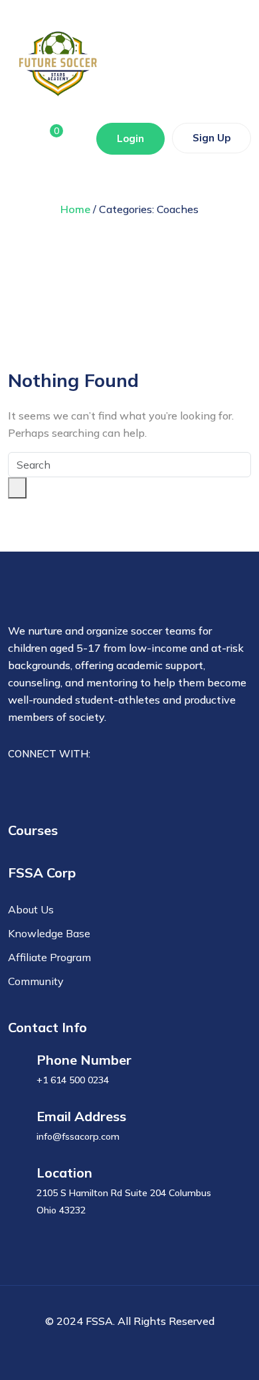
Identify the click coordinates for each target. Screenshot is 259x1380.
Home (75, 209)
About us (31, 909)
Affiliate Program (49, 957)
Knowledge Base (49, 933)
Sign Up (211, 137)
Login (130, 138)
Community (36, 981)
